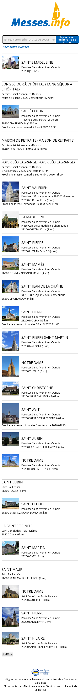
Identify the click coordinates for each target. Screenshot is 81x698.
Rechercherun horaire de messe (67, 39)
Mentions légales (34, 686)
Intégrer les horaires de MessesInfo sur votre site (32, 679)
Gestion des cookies (58, 686)
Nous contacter (13, 686)
